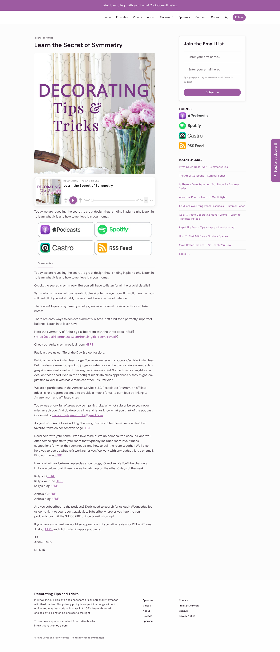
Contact (200, 17)
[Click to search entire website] (226, 17)
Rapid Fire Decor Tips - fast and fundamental (207, 227)
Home (107, 17)
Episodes (122, 17)
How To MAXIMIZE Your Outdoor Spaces (203, 236)
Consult (216, 17)
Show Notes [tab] (45, 263)
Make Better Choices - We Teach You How (205, 245)
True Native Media (189, 605)
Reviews (165, 17)
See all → (184, 253)
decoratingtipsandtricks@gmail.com (77, 415)
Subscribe (212, 92)
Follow (239, 17)
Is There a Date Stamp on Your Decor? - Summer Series (209, 186)
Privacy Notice (187, 616)
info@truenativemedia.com (50, 625)
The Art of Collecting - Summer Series (202, 175)
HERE (89, 344)
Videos (137, 17)
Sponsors (184, 17)
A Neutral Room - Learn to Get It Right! (202, 197)
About (151, 17)
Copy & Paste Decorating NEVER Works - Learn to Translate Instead (210, 216)
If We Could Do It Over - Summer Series (203, 167)
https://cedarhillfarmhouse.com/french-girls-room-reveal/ (76, 337)
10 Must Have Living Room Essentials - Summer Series (212, 206)
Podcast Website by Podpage (88, 637)
